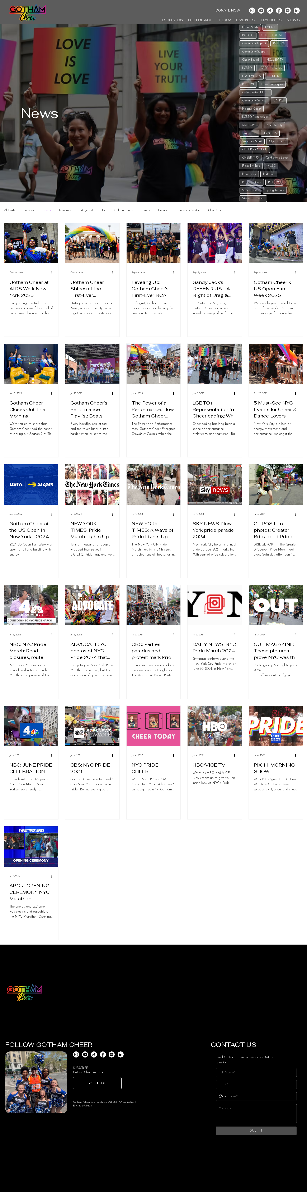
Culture (162, 210)
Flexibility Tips (251, 166)
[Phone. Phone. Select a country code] (222, 1096)
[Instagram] (252, 11)
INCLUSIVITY (274, 59)
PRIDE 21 (248, 84)
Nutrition (268, 174)
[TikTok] (270, 11)
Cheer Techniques (272, 84)
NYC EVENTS (251, 76)
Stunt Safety (274, 125)
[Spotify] (288, 11)
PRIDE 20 (274, 182)
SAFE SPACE (251, 125)
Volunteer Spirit (252, 141)
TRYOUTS (270, 133)
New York (65, 210)
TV (103, 210)
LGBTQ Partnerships (255, 117)
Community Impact (254, 43)
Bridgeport (86, 210)
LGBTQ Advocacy (270, 68)
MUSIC (271, 166)
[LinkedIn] (297, 11)
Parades (29, 210)
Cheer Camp (277, 141)
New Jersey (249, 174)
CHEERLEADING (272, 35)
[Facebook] (279, 11)
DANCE (278, 100)
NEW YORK (250, 27)
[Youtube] (261, 11)
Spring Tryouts (275, 190)
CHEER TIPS (250, 157)
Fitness (145, 210)
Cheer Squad (250, 59)
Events (46, 210)
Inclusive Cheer (251, 108)
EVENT (270, 27)
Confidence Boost (277, 157)
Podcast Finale (251, 182)
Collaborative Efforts (255, 92)
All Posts (9, 210)
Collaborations (123, 210)
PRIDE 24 (279, 43)
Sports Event (250, 190)
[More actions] (52, 272)
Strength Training (253, 198)
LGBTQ (247, 68)
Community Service (254, 100)
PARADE (248, 35)
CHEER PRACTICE (254, 149)
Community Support (255, 51)
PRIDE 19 (273, 76)
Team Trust (249, 133)
